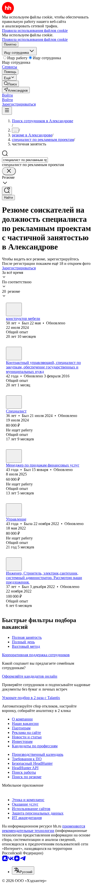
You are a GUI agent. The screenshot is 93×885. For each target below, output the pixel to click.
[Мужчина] (14, 309)
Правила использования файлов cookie (35, 39)
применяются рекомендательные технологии (43, 828)
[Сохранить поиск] (7, 191)
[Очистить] (9, 171)
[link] (10, 84)
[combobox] (25, 160)
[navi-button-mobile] (7, 111)
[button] (7, 95)
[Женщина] (14, 353)
